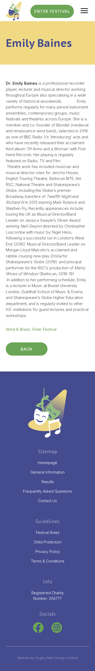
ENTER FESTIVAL (52, 11)
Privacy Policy (47, 551)
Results (47, 481)
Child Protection (47, 542)
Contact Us (47, 500)
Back (27, 349)
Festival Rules (47, 532)
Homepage (47, 462)
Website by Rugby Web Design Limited (47, 658)
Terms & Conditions (47, 561)
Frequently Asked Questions (47, 491)
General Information (47, 472)
